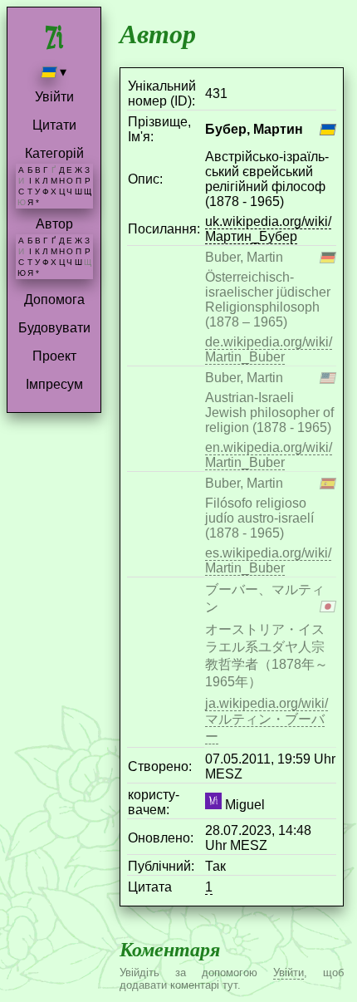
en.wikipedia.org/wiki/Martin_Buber (268, 454)
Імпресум (54, 384)
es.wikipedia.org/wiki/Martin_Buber (268, 560)
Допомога (54, 299)
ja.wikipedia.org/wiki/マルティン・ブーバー (266, 720)
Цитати (54, 125)
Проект (54, 356)
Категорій (54, 153)
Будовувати (54, 328)
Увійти (54, 97)
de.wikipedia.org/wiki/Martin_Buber (268, 349)
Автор (54, 224)
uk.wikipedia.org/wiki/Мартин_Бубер (268, 228)
